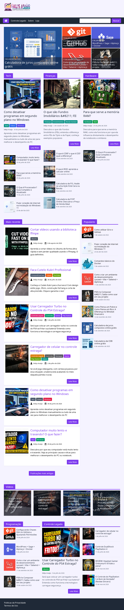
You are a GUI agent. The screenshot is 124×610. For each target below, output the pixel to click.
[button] (59, 48)
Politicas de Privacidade (15, 602)
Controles (49, 316)
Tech (6, 126)
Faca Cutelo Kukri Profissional (50, 270)
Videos (12, 126)
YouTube (57, 275)
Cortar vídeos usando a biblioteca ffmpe (53, 231)
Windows (21, 126)
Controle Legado (18, 20)
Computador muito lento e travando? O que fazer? (48, 432)
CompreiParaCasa (37, 275)
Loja (37, 20)
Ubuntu (34, 239)
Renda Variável (71, 122)
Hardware (87, 122)
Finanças (48, 122)
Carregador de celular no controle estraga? (53, 349)
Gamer (57, 316)
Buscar (116, 20)
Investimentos (58, 122)
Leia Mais (35, 147)
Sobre (31, 20)
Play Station (67, 316)
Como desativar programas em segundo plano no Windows (51, 392)
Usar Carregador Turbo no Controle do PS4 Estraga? (48, 308)
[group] (33, 48)
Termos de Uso (11, 605)
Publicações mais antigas (41, 473)
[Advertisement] (76, 8)
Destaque (58, 356)
